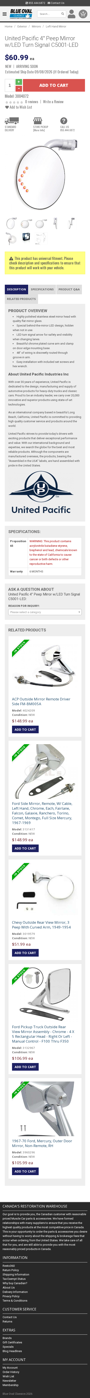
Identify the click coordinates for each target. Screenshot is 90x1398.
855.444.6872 (36, 3)
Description (16, 289)
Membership (11, 1385)
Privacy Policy (11, 1296)
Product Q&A (69, 289)
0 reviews (31, 101)
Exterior (22, 26)
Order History (11, 1372)
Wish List (8, 1376)
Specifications (42, 289)
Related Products (21, 299)
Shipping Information (16, 1274)
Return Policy (11, 1270)
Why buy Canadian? (15, 1283)
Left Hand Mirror (56, 26)
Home (8, 26)
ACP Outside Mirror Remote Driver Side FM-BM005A (41, 701)
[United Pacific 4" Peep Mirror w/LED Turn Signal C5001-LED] (45, 174)
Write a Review (53, 101)
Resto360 (9, 1265)
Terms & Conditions (15, 1300)
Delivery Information (15, 1292)
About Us (9, 1287)
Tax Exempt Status (14, 1278)
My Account (10, 1367)
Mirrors (36, 26)
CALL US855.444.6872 (67, 128)
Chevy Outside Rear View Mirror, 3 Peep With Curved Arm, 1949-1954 (41, 925)
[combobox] (44, 612)
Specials (8, 1346)
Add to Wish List (20, 107)
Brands (7, 1338)
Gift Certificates (12, 1342)
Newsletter (9, 1380)
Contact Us (57, 3)
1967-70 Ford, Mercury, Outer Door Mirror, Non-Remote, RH (42, 1143)
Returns (7, 1321)
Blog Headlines (12, 1351)
